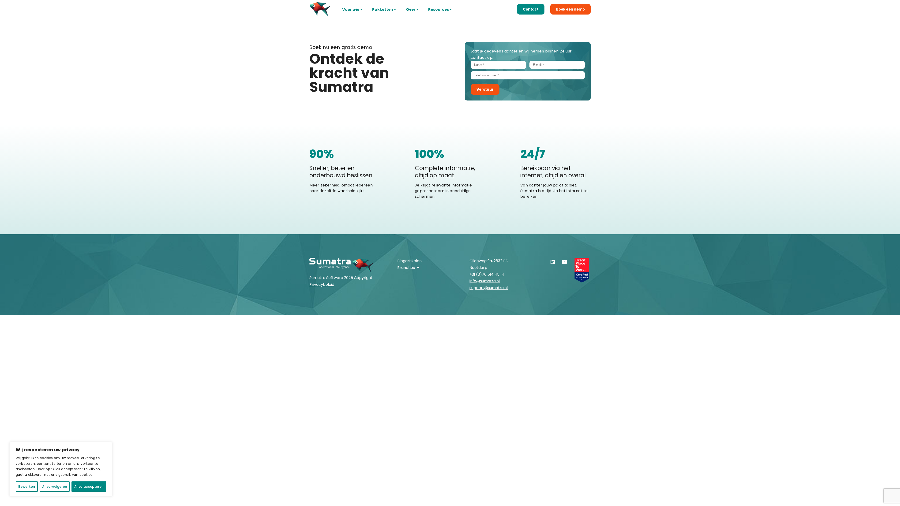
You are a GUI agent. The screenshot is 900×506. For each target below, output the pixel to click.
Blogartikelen (409, 261)
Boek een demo (570, 9)
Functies (350, 17)
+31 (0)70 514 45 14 (486, 274)
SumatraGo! (384, 17)
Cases (434, 17)
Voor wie (350, 9)
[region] (60, 469)
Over (410, 9)
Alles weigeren (54, 486)
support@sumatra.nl (488, 287)
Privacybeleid (321, 284)
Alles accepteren (89, 486)
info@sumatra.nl (484, 281)
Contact (531, 9)
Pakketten (382, 9)
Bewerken (26, 486)
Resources (438, 9)
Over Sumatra (419, 17)
